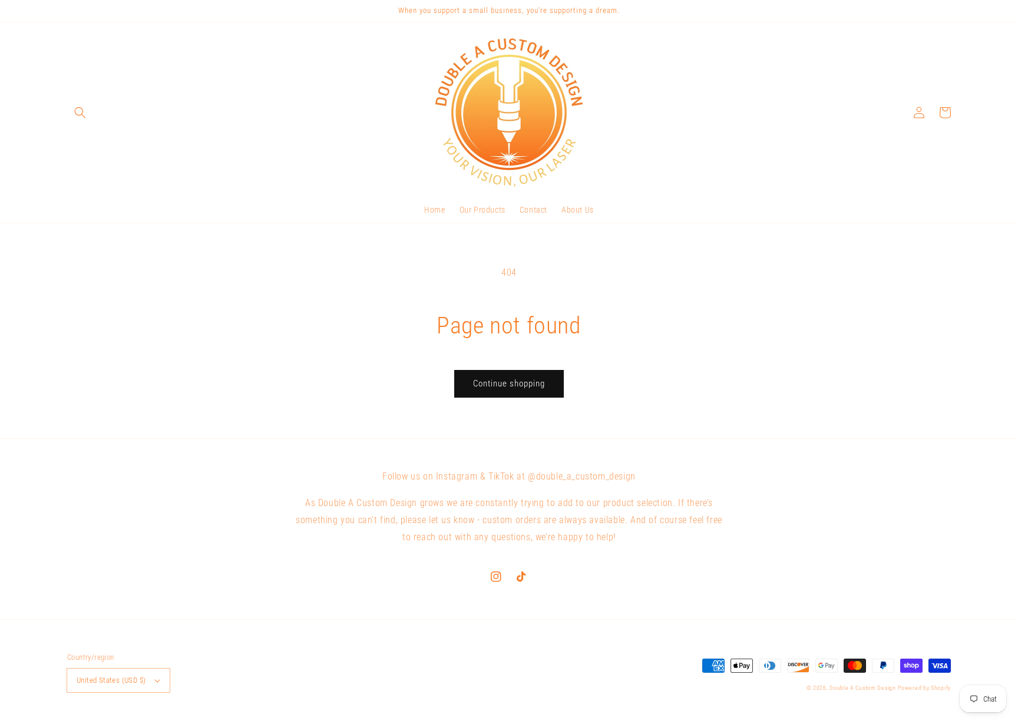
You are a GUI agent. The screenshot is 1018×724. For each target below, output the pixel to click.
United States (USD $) (111, 680)
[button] (80, 112)
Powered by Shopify (924, 688)
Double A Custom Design (862, 688)
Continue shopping (509, 383)
